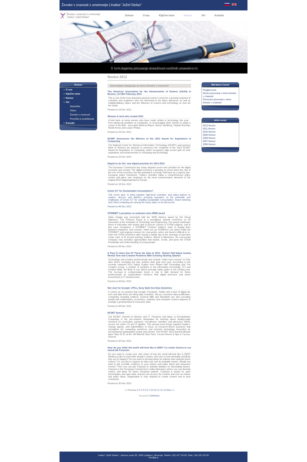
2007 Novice (209, 141)
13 (164, 390)
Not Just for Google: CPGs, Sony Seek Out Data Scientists (140, 288)
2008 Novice (209, 138)
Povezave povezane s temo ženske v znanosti (217, 101)
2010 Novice (209, 131)
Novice (188, 15)
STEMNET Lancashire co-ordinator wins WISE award (136, 213)
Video (73, 110)
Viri (203, 15)
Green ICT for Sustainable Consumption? (130, 191)
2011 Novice (209, 128)
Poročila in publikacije (82, 119)
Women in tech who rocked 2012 (125, 116)
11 (158, 390)
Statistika (75, 106)
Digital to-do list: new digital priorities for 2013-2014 (136, 163)
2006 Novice (209, 144)
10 (155, 390)
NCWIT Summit (116, 312)
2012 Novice (209, 125)
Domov (129, 15)
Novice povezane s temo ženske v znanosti (219, 94)
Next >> (170, 390)
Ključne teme (167, 15)
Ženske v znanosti (80, 114)
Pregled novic (210, 90)
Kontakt (219, 15)
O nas (146, 15)
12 (161, 390)
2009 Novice (209, 135)
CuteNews (154, 395)
